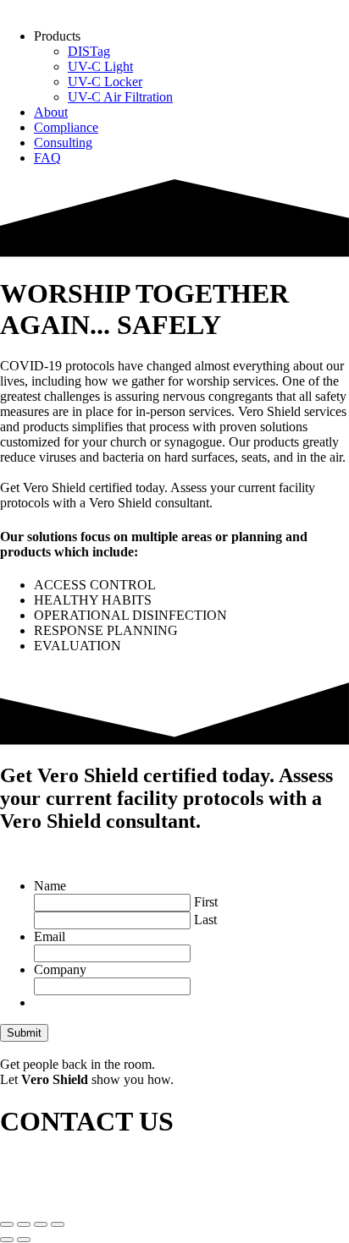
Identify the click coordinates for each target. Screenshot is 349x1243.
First (206, 902)
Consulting (63, 142)
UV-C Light (100, 66)
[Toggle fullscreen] (23, 1224)
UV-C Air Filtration (120, 97)
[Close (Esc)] (57, 1224)
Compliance (66, 127)
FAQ (47, 158)
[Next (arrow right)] (23, 1239)
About (51, 112)
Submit (24, 1033)
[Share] (40, 1224)
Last (205, 919)
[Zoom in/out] (7, 1224)
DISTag (89, 51)
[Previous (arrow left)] (7, 1239)
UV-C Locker (105, 81)
